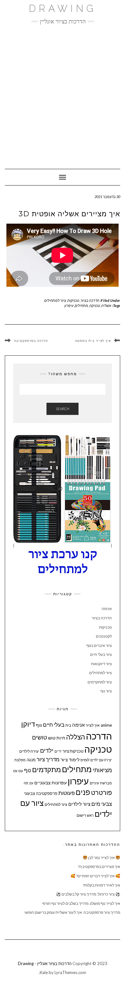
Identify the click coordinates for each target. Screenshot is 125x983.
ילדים (47, 750)
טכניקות (73, 300)
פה (26, 783)
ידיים (58, 751)
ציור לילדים (79, 804)
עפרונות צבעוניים (50, 782)
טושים (39, 737)
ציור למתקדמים (100, 682)
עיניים (94, 783)
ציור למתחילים (55, 300)
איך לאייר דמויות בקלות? (101, 885)
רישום (81, 815)
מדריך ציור (48, 759)
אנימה (107, 608)
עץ (31, 783)
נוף (27, 770)
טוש (51, 737)
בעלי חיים (53, 725)
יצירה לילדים (29, 751)
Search (62, 409)
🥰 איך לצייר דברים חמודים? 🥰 (95, 875)
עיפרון (68, 305)
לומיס (84, 759)
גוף (39, 725)
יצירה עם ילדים (101, 760)
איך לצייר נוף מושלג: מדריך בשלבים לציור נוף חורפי (81, 903)
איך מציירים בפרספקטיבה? (99, 866)
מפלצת (20, 760)
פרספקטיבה (46, 793)
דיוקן (28, 724)
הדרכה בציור (89, 300)
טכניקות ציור (73, 751)
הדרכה (99, 735)
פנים (83, 792)
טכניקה (94, 305)
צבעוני (29, 793)
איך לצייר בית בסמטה (93, 341)
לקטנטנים (104, 636)
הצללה (75, 737)
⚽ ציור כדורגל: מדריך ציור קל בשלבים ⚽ (88, 894)
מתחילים (81, 305)
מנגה (31, 759)
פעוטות (66, 792)
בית (68, 725)
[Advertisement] (62, 93)
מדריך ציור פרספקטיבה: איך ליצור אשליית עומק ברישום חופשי (72, 912)
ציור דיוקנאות (101, 663)
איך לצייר (93, 725)
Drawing (62, 8)
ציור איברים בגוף (99, 645)
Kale (44, 972)
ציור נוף (106, 691)
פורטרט (101, 792)
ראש (90, 815)
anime (106, 725)
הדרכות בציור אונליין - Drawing (44, 963)
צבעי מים (101, 803)
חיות (60, 737)
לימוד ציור (70, 759)
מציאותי (102, 769)
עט (20, 771)
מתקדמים (46, 769)
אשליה (106, 305)
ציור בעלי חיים (101, 654)
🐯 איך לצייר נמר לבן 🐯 (101, 857)
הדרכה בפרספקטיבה (31, 341)
